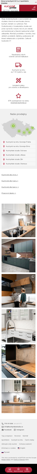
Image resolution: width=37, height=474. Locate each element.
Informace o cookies (9, 448)
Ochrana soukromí (25, 444)
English (22, 448)
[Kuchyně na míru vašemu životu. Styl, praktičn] (18, 361)
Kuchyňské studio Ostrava (16, 150)
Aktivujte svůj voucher (9, 444)
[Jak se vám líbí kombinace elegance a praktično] (18, 326)
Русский (6, 452)
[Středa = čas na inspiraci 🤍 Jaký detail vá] (18, 396)
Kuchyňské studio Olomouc (16, 164)
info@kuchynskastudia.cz (13, 427)
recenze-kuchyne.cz (18, 103)
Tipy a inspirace (7, 436)
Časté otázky (29, 440)
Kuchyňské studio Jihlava (15, 155)
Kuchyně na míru (17, 440)
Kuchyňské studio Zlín (14, 159)
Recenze (17, 436)
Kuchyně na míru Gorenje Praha (18, 142)
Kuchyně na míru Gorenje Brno (17, 146)
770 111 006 (8, 423)
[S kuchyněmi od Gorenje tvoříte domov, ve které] (18, 291)
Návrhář (25, 436)
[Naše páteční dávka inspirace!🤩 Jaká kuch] (18, 255)
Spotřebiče (5, 440)
